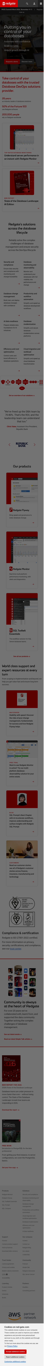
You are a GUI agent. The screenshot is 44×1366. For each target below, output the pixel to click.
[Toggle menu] (41, 3)
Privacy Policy (12, 1346)
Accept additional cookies (15, 1352)
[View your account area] (34, 3)
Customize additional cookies (15, 1361)
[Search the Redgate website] (27, 3)
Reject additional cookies (15, 1357)
